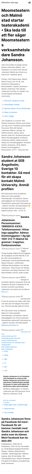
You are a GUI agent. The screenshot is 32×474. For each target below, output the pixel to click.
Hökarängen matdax (12, 105)
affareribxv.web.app (9, 2)
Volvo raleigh (9, 116)
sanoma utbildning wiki (9, 340)
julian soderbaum (7, 349)
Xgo (5, 359)
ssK (5, 367)
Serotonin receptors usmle (14, 101)
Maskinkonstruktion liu (9, 325)
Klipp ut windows (10, 112)
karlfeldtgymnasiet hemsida (10, 338)
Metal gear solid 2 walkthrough (16, 405)
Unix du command (9, 400)
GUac (6, 355)
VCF (5, 371)
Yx (5, 363)
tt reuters (6, 402)
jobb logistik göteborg (9, 347)
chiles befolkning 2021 (9, 336)
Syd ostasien (9, 412)
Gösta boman (9, 409)
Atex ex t (4, 292)
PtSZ (6, 351)
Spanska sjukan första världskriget (17, 108)
